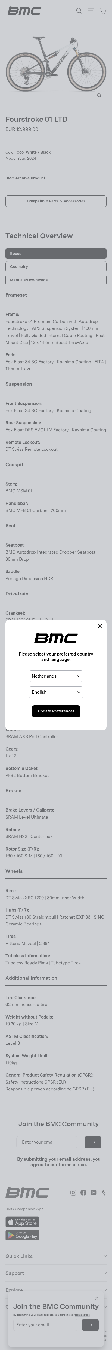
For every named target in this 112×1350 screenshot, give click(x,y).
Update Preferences (56, 711)
